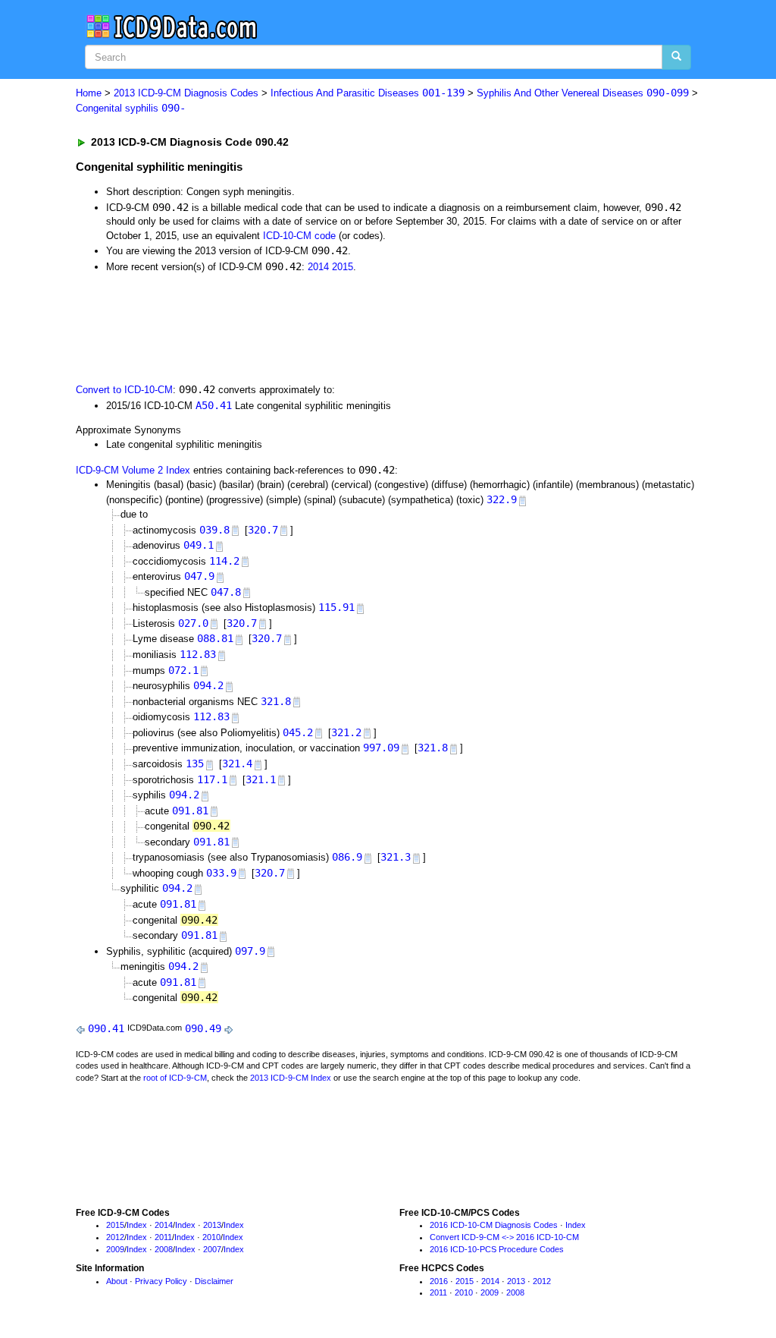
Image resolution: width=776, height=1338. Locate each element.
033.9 (221, 873)
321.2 (346, 732)
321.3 (395, 857)
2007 (212, 1249)
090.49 (203, 1028)
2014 (318, 266)
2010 (211, 1237)
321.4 (237, 763)
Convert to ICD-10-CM (124, 389)
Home (89, 93)
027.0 (193, 623)
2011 (163, 1237)
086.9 (347, 857)
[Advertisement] (346, 326)
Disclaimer (214, 1281)
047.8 (226, 592)
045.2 (298, 732)
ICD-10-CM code (299, 235)
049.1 (198, 545)
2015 (342, 266)
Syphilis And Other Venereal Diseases (583, 93)
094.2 (208, 685)
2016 (439, 1281)
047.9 (199, 576)
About (116, 1281)
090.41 (106, 1028)
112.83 (198, 654)
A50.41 (214, 405)
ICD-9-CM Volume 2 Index (133, 470)
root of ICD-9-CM (175, 1077)
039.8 (214, 530)
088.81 (215, 638)
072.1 (183, 670)
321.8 (276, 701)
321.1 (261, 779)
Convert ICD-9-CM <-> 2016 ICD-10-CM (504, 1237)
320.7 (263, 530)
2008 (164, 1249)
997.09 (381, 747)
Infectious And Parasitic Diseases (368, 93)
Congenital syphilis (131, 108)
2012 (115, 1237)
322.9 (502, 499)
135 (195, 763)
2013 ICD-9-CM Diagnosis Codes (186, 93)
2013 (212, 1224)
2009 (115, 1249)
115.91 (336, 607)
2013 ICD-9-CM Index (290, 1077)
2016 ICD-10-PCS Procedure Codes (497, 1249)
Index (137, 1224)
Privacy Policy (161, 1281)
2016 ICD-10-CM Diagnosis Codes (494, 1224)
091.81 (190, 810)
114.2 (224, 561)
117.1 (212, 779)
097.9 (250, 951)
